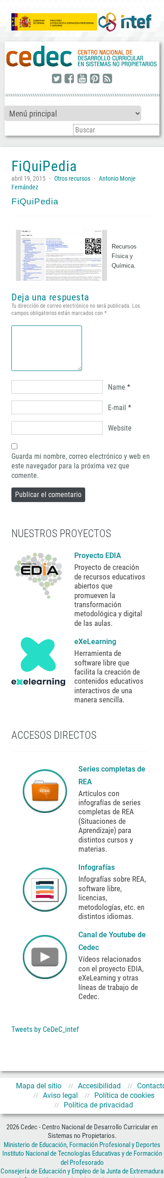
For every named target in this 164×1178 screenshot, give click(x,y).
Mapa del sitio (39, 1086)
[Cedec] (82, 56)
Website (120, 428)
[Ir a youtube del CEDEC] (82, 79)
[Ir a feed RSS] (107, 79)
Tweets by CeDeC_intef (45, 1029)
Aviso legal (60, 1095)
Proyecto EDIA (97, 555)
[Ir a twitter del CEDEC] (56, 79)
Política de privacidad (98, 1105)
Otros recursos (72, 178)
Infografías (97, 867)
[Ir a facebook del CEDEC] (69, 79)
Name (116, 387)
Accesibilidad (99, 1086)
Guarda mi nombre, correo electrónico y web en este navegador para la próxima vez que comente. (80, 466)
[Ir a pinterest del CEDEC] (94, 79)
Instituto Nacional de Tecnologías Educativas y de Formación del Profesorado (82, 1158)
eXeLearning (95, 641)
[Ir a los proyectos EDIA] (38, 573)
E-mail (117, 407)
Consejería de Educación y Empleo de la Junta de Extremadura (82, 1171)
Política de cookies (124, 1095)
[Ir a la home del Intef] (125, 22)
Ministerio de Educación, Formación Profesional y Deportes (82, 1145)
